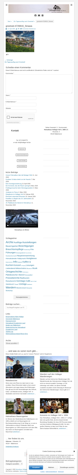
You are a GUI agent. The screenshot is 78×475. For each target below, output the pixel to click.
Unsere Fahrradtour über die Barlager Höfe (19, 175)
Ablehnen (51, 467)
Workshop (9, 290)
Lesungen (30, 265)
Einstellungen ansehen (67, 467)
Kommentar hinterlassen (29, 29)
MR (19, 29)
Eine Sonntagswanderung (14, 183)
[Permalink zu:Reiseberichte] (22, 367)
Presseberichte (13, 278)
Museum (29, 268)
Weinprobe (29, 288)
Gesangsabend (20, 253)
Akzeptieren (36, 467)
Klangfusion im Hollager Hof (14, 194)
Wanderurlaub (21, 288)
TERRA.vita (9, 331)
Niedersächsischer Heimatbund (15, 327)
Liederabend (10, 268)
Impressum (61, 471)
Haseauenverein (11, 321)
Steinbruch (10, 284)
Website (8, 108)
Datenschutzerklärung (51, 471)
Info (15, 261)
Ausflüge (18, 242)
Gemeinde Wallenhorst (13, 319)
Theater (16, 284)
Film (32, 249)
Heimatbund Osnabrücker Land (15, 323)
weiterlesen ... (31, 394)
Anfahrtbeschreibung (12, 446)
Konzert (17, 265)
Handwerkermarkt (11, 256)
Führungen (11, 252)
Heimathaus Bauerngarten (17, 416)
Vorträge (23, 284)
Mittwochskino (21, 268)
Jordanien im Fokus (12, 192)
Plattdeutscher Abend (15, 275)
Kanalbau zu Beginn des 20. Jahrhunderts (19, 198)
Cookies (42, 471)
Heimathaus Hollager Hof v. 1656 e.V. (26, 469)
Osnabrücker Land (11, 329)
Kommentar (10, 73)
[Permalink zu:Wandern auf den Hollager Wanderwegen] (56, 364)
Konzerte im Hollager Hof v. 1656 (54, 415)
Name (8, 95)
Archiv (9, 242)
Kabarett (20, 262)
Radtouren (24, 278)
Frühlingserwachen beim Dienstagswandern (19, 188)
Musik (34, 268)
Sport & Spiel (33, 281)
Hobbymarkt (21, 258)
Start (10, 21)
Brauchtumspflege (14, 249)
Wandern (11, 287)
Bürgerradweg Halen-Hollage (15, 316)
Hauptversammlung (26, 255)
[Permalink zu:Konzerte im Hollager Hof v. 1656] (56, 405)
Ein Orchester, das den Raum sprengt (17, 186)
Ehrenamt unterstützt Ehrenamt (15, 196)
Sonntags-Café (23, 281)
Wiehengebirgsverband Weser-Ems (17, 334)
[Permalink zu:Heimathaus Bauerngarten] (22, 406)
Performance (25, 272)
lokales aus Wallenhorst (13, 325)
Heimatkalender (11, 258)
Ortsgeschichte (14, 271)
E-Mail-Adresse (11, 102)
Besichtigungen (26, 246)
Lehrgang (23, 265)
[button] (74, 451)
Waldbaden (29, 284)
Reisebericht (11, 281)
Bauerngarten (12, 246)
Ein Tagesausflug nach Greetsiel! (24, 21)
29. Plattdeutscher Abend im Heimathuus (18, 203)
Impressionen (9, 262)
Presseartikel (28, 275)
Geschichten (28, 252)
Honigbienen (31, 258)
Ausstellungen (29, 242)
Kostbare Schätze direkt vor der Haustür (18, 179)
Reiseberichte (11, 380)
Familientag (27, 249)
